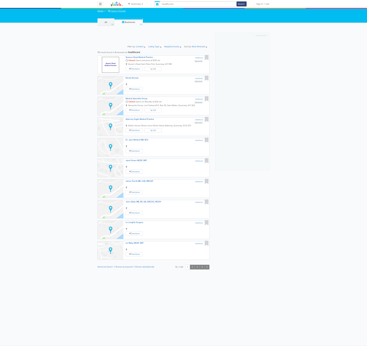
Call (154, 69)
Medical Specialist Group (136, 98)
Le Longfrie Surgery (134, 222)
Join (267, 4)
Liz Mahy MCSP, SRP (135, 243)
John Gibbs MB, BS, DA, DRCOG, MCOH (143, 201)
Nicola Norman (132, 77)
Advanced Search (105, 267)
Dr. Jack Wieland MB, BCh (137, 139)
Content (140, 46)
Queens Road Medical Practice (139, 57)
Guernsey (136, 4)
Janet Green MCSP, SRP (136, 160)
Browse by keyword (124, 267)
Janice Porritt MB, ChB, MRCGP (139, 181)
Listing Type (154, 46)
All (109, 23)
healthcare (199, 57)
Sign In (259, 4)
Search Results (118, 11)
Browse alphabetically (144, 267)
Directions (135, 69)
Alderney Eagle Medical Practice (140, 119)
